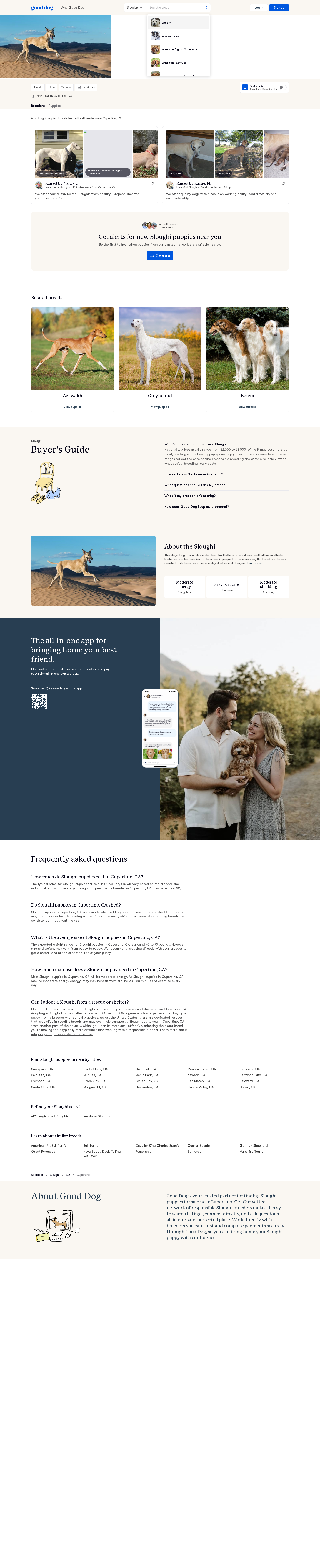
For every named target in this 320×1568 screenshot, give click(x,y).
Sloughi (54, 1175)
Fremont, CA (40, 1081)
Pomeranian (144, 1151)
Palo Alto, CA (41, 1075)
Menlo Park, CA (146, 1075)
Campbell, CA (145, 1069)
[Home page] (42, 7)
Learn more (254, 563)
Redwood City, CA (253, 1075)
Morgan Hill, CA (95, 1087)
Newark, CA (196, 1075)
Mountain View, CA (202, 1069)
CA (68, 1175)
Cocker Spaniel (199, 1145)
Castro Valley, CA (201, 1087)
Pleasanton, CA (146, 1087)
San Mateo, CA (199, 1081)
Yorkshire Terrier (252, 1151)
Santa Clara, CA (95, 1069)
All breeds (37, 1175)
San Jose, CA (250, 1069)
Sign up (279, 7)
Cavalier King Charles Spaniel (157, 1145)
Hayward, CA (249, 1081)
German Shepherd (254, 1145)
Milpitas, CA (92, 1075)
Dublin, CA (248, 1087)
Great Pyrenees (43, 1151)
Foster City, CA (147, 1081)
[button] (59, 154)
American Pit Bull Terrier (49, 1145)
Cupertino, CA (63, 95)
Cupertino (83, 1175)
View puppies (73, 407)
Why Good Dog (72, 7)
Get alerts (163, 255)
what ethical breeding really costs (190, 463)
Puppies (55, 106)
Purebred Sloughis (97, 1116)
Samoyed (195, 1151)
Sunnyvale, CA (42, 1069)
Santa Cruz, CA (43, 1087)
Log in (259, 7)
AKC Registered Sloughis (50, 1116)
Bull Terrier (91, 1145)
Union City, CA (94, 1081)
